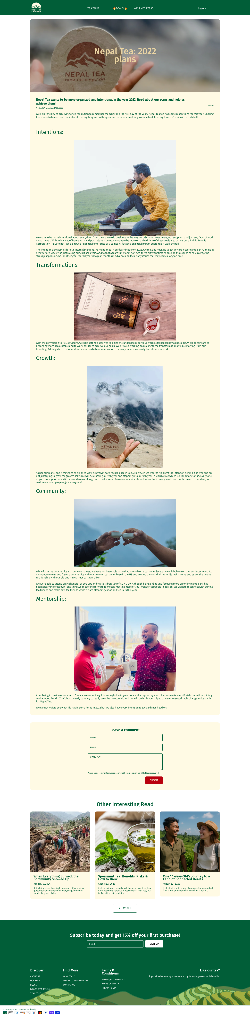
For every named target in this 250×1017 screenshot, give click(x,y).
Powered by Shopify (27, 1009)
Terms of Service (110, 983)
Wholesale (69, 976)
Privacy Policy (109, 987)
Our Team (35, 980)
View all (125, 908)
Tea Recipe (35, 993)
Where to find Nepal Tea (75, 980)
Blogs (33, 984)
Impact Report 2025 (39, 988)
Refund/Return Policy (113, 979)
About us (35, 976)
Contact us (69, 984)
